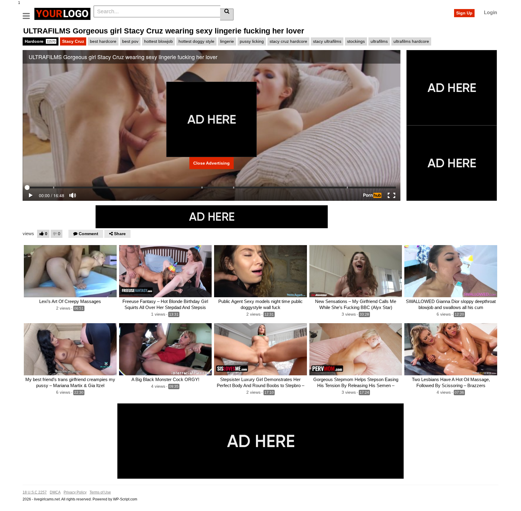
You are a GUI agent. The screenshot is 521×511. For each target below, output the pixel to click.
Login (490, 12)
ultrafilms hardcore (411, 41)
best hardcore (103, 41)
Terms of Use (100, 492)
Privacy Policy (75, 492)
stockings (356, 41)
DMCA (55, 492)
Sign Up (464, 13)
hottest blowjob (158, 41)
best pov (130, 41)
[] (227, 14)
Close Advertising (211, 163)
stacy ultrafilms (327, 41)
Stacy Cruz (73, 41)
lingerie (227, 41)
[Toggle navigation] (28, 13)
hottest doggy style (196, 41)
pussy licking (252, 41)
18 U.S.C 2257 (35, 492)
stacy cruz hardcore (288, 41)
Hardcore (40, 41)
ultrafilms (379, 41)
